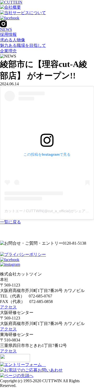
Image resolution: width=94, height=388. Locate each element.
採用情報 (8, 34)
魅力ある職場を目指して (23, 45)
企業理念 (8, 51)
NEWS (6, 29)
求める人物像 (12, 40)
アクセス (8, 307)
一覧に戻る (10, 222)
